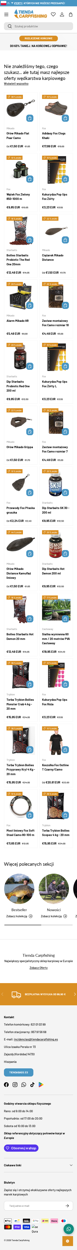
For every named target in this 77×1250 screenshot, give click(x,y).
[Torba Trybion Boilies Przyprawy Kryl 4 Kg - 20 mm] (21, 740)
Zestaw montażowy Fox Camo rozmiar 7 (55, 449)
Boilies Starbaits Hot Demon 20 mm (20, 636)
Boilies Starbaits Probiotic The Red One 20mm (18, 259)
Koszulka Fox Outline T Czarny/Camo (55, 767)
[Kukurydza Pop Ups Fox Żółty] (56, 170)
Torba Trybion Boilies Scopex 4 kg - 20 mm (55, 833)
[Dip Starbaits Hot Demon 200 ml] (56, 544)
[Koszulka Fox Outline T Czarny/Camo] (56, 740)
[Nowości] (54, 889)
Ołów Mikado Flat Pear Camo (18, 135)
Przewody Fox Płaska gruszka (21, 510)
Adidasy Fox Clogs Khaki (54, 135)
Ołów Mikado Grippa (20, 447)
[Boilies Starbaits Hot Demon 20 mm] (21, 609)
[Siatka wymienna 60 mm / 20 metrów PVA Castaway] (56, 609)
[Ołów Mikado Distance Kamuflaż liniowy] (21, 544)
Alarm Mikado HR (18, 320)
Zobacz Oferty (39, 967)
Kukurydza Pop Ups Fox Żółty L (54, 384)
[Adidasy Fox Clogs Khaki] (56, 109)
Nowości (54, 910)
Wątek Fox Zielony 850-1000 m (18, 197)
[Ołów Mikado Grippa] (21, 422)
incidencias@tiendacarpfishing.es (36, 1039)
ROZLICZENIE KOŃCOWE (39, 38)
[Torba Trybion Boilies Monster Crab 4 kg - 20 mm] (21, 675)
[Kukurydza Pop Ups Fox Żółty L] (56, 357)
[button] (70, 14)
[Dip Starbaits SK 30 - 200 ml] (56, 483)
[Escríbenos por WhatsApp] (69, 1229)
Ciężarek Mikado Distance (52, 257)
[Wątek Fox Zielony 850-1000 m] (21, 170)
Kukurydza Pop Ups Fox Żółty (54, 197)
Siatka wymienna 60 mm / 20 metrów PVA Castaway (56, 638)
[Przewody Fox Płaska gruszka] (21, 483)
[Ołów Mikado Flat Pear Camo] (21, 109)
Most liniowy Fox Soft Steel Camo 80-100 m (21, 833)
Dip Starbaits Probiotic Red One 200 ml (18, 386)
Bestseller (19, 910)
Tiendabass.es (18, 1072)
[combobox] (38, 26)
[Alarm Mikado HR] (21, 296)
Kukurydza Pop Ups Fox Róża (54, 702)
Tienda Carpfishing (20, 1240)
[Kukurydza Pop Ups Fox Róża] (56, 675)
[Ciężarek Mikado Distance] (56, 231)
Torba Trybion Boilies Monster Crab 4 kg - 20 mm (20, 704)
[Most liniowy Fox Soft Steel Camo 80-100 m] (21, 806)
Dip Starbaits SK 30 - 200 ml (55, 510)
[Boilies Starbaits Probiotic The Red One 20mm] (21, 231)
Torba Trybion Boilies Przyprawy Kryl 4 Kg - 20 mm (21, 769)
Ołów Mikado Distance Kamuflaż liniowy (19, 573)
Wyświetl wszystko (16, 83)
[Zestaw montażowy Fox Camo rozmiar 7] (56, 422)
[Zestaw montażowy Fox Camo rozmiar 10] (56, 296)
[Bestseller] (19, 889)
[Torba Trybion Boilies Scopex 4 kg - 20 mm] (56, 806)
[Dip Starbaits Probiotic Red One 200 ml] (21, 357)
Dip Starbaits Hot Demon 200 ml (53, 571)
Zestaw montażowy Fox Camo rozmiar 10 (55, 323)
